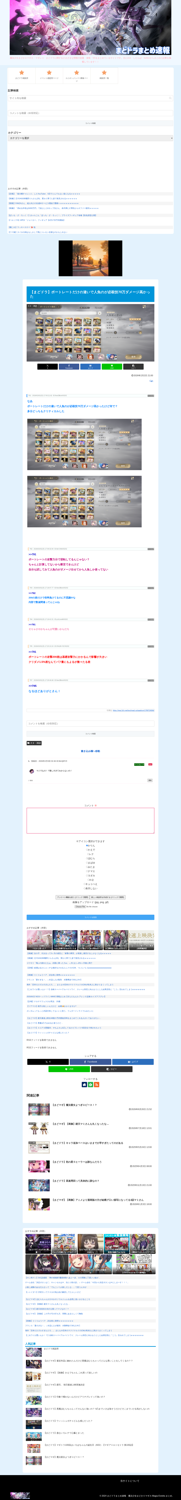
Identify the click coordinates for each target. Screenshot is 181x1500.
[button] (170, 98)
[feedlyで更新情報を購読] (90, 1084)
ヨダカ (91, 875)
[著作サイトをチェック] (84, 1084)
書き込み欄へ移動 (90, 751)
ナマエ (91, 871)
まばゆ (91, 862)
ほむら (91, 858)
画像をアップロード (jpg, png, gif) (90, 902)
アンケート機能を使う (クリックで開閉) (72, 897)
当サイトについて (129, 1481)
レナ (91, 854)
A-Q (91, 880)
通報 (150, 780)
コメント (90, 805)
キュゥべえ (91, 884)
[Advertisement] (90, 163)
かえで (91, 849)
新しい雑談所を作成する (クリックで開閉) (107, 897)
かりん (91, 845)
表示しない (91, 888)
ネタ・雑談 (35, 743)
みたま (91, 867)
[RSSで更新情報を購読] (96, 1084)
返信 (31, 780)
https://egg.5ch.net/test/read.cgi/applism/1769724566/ (133, 710)
